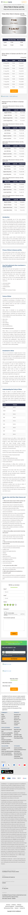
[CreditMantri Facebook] (3, 765)
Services (8, 904)
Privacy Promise (19, 906)
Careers (16, 908)
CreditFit (16, 724)
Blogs (2, 714)
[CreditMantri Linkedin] (14, 765)
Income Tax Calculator (6, 753)
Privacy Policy (21, 654)
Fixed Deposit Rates (18, 738)
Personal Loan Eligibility (7, 733)
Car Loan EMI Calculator (6, 754)
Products (14, 904)
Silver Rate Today (18, 736)
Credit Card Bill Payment (7, 741)
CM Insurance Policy (8, 908)
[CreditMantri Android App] (7, 772)
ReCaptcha (6, 609)
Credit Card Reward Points (20, 749)
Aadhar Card (17, 731)
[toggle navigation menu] (2, 2)
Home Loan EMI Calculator (7, 751)
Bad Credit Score (18, 753)
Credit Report (17, 751)
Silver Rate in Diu (6, 685)
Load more (14, 91)
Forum (2, 721)
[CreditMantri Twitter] (8, 765)
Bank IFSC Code (17, 729)
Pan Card (16, 733)
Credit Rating (17, 756)
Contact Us (22, 908)
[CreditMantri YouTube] (24, 765)
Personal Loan (17, 714)
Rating (5, 601)
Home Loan (16, 718)
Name (5, 589)
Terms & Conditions (15, 654)
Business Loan (17, 719)
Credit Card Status (5, 743)
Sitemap (19, 904)
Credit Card (16, 716)
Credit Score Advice (18, 758)
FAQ (2, 719)
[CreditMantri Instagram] (19, 765)
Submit (14, 633)
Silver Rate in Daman (7, 682)
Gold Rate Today (18, 734)
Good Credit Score (18, 754)
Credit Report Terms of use (8, 655)
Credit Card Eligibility (6, 734)
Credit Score (17, 723)
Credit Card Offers (18, 748)
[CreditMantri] (7, 2)
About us (3, 718)
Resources (3, 723)
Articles (3, 716)
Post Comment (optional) (9, 617)
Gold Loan (16, 721)
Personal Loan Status (6, 739)
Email (5, 595)
